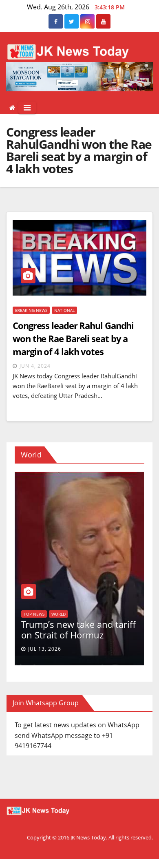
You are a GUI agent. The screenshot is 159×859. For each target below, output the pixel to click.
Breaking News (31, 310)
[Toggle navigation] (27, 108)
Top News (110, 614)
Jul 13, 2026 (121, 648)
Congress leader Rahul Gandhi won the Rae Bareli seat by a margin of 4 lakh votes (73, 338)
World (17, 592)
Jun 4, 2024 (35, 365)
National (64, 310)
